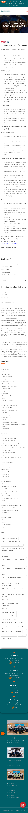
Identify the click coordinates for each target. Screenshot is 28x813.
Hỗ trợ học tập (6, 419)
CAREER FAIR (6, 374)
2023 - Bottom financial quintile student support (13, 549)
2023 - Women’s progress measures (10, 604)
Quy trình (4, 294)
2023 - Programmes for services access (13, 595)
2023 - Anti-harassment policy (12, 545)
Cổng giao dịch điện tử (14, 765)
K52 (3, 464)
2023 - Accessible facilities (11, 541)
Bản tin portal (5, 371)
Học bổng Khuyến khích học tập (10, 443)
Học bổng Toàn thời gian (8, 452)
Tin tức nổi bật (6, 269)
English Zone (5, 403)
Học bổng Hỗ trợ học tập (8, 440)
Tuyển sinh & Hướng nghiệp (9, 275)
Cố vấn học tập (6, 388)
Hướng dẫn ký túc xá (7, 462)
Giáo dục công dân (7, 415)
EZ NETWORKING (7, 407)
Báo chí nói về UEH (7, 266)
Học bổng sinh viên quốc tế (9, 445)
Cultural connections (7, 395)
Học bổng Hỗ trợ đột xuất (9, 438)
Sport (3, 500)
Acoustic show (6, 367)
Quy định (4, 292)
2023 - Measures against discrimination (10, 584)
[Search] (25, 280)
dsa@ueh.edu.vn (16, 738)
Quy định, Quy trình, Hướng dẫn (10, 491)
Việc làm (18, 20)
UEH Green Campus (14, 797)
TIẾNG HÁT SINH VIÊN (9, 635)
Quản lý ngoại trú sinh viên (9, 486)
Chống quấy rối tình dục (8, 381)
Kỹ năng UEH (5, 469)
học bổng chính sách (9, 619)
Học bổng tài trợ (6, 450)
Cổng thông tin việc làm (15, 760)
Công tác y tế (5, 393)
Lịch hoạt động (6, 476)
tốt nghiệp (22, 635)
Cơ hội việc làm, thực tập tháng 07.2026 (11, 318)
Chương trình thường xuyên (9, 386)
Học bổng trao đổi (7, 455)
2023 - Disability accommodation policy (13, 564)
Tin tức (4, 520)
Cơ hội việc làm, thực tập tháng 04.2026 (11, 349)
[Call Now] (3, 733)
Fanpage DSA (17, 742)
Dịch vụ (4, 398)
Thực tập (10, 20)
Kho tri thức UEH (13, 763)
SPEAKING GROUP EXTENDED (10, 498)
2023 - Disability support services (13, 568)
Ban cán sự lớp (6, 369)
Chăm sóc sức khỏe (7, 376)
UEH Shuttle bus (6, 524)
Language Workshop (7, 472)
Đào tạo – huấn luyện (7, 400)
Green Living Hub (6, 417)
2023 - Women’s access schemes (13, 599)
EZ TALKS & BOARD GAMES (9, 410)
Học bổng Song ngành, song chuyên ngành (13, 448)
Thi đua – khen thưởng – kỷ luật (10, 510)
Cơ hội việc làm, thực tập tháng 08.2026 (11, 308)
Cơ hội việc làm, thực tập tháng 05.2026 (11, 339)
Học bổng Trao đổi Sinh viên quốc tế (11, 457)
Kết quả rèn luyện (6, 467)
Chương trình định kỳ (7, 383)
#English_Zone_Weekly (10, 538)
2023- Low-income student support (14, 608)
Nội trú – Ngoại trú (7, 481)
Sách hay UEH (6, 496)
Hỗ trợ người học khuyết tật (9, 422)
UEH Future (12, 788)
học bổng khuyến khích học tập (12, 622)
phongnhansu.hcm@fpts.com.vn (9, 243)
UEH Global (12, 790)
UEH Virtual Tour (13, 793)
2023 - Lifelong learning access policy (13, 573)
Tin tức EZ (5, 522)
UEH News (11, 795)
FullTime (4, 412)
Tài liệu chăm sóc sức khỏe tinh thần (11, 505)
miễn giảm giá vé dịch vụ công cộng (12, 627)
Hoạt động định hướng (8, 433)
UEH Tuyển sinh (13, 785)
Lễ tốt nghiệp (5, 474)
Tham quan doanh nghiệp (9, 508)
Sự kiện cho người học (8, 503)
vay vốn (9, 638)
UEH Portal (11, 783)
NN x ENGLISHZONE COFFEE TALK (11, 479)
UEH (3, 638)
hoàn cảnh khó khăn (8, 615)
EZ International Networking (9, 405)
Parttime (4, 484)
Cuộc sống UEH (6, 272)
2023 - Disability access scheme (13, 559)
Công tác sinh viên (7, 391)
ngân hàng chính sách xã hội (11, 631)
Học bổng (4, 436)
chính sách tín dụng (9, 612)
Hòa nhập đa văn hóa (7, 431)
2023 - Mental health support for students (13, 589)
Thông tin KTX (6, 512)
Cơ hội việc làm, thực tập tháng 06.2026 (11, 329)
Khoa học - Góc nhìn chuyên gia (10, 264)
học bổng (21, 615)
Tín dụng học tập (6, 517)
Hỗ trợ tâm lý (5, 428)
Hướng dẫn (5, 297)
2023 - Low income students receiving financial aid (11, 578)
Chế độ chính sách (7, 379)
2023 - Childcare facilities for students (12, 555)
